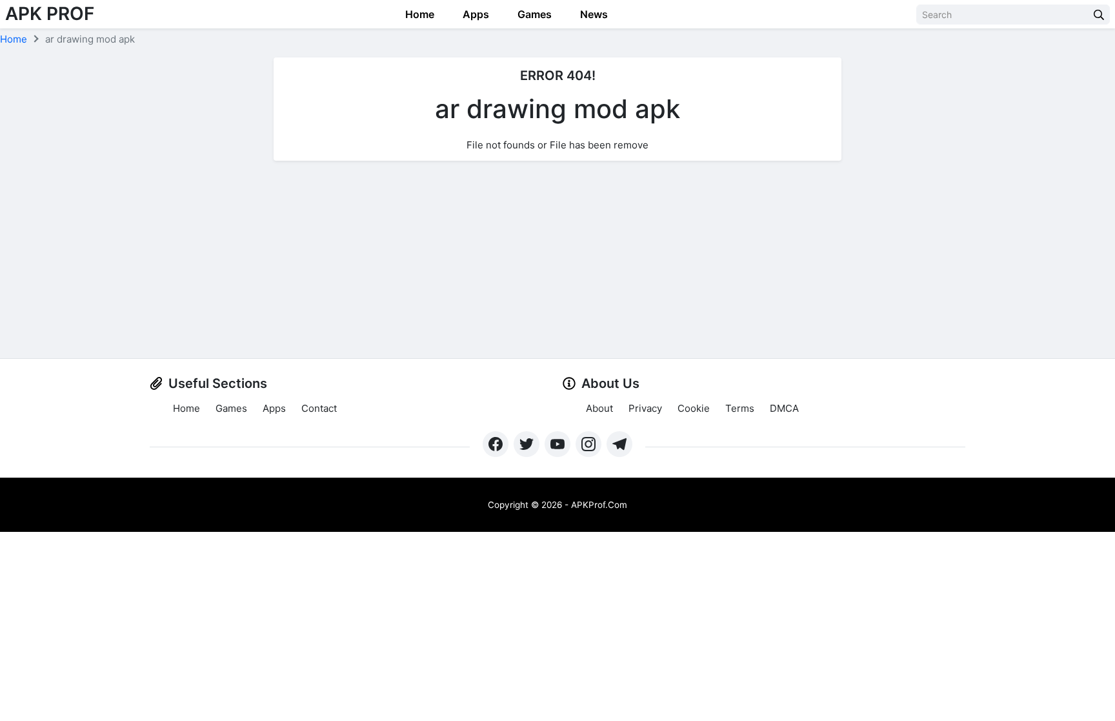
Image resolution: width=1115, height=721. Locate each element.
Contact (319, 408)
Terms (739, 408)
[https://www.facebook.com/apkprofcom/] (495, 444)
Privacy (645, 408)
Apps (474, 14)
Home (418, 14)
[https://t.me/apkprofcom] (619, 444)
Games (533, 14)
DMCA (784, 408)
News (593, 14)
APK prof (49, 14)
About (599, 408)
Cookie (694, 408)
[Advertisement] (557, 261)
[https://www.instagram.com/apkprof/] (588, 444)
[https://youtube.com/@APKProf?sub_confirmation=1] (557, 444)
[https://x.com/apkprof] (526, 444)
